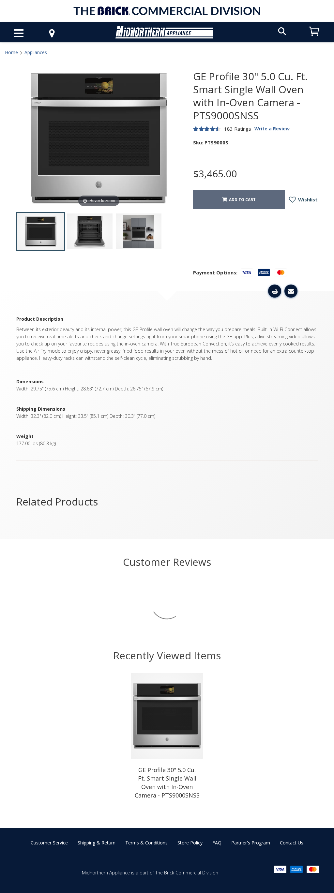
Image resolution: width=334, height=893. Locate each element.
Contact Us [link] (291, 843)
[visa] (280, 869)
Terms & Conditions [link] (146, 843)
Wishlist (307, 199)
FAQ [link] (216, 843)
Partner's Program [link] (250, 843)
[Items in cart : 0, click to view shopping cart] (314, 39)
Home (11, 52)
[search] (282, 30)
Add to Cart (241, 199)
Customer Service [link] (49, 843)
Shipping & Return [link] (96, 843)
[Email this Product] (290, 291)
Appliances (35, 52)
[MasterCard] (312, 869)
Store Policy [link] (190, 843)
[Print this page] (274, 291)
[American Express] (296, 869)
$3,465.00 (215, 174)
